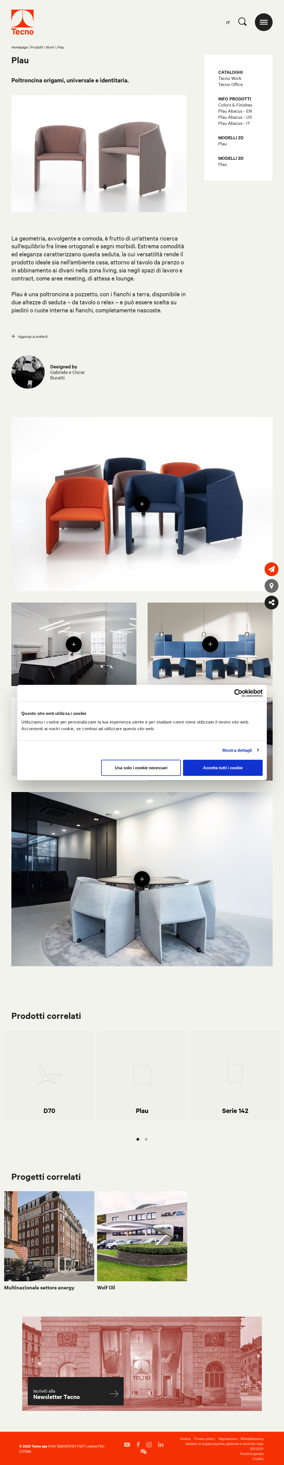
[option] (49, 1075)
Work (50, 46)
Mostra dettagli (237, 750)
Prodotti (37, 46)
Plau (222, 143)
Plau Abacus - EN (235, 111)
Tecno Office (230, 84)
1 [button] (138, 1139)
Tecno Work (229, 78)
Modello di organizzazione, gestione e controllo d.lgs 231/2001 (224, 1446)
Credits (258, 1458)
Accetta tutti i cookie (223, 767)
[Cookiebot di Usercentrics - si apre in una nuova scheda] (238, 693)
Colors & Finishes (235, 105)
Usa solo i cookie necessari (141, 767)
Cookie (185, 1438)
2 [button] (146, 1139)
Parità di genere (251, 1453)
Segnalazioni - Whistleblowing (241, 1438)
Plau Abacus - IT (234, 123)
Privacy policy (204, 1438)
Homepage (19, 46)
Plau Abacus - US (235, 117)
